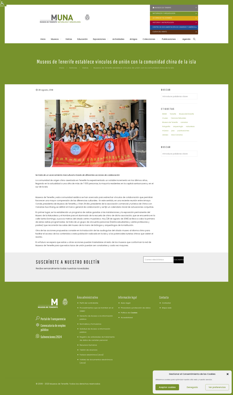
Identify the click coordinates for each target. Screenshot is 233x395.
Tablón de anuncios (88, 350)
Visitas (85, 67)
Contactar (166, 303)
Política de (129, 312)
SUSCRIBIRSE (179, 260)
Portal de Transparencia (53, 319)
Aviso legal (125, 303)
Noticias (73, 67)
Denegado (192, 387)
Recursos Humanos (88, 345)
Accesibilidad (127, 317)
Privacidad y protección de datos (135, 308)
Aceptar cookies (167, 387)
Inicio (61, 67)
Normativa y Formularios (90, 324)
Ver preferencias (217, 387)
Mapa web (167, 308)
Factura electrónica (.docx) (91, 354)
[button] (227, 374)
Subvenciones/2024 (51, 337)
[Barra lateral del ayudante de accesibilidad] (3, 3)
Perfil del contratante (89, 303)
